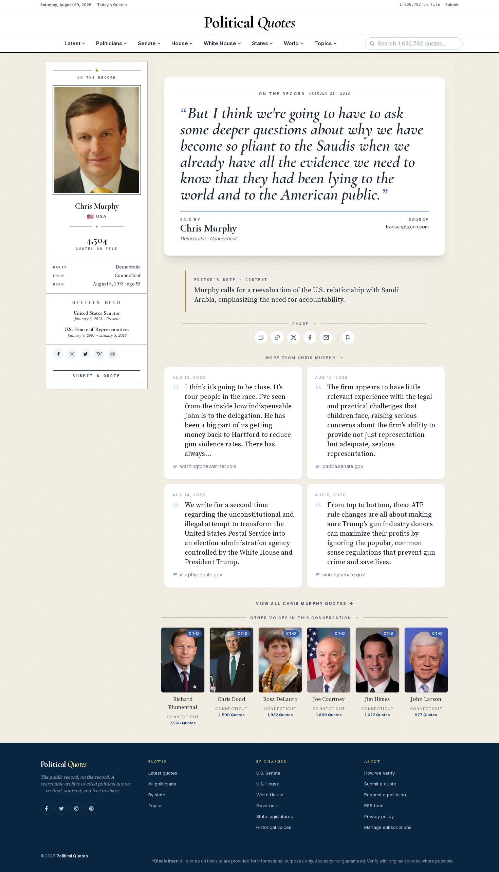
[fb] (58, 354)
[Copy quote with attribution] (261, 337)
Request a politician (385, 794)
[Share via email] (326, 337)
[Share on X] (293, 337)
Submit (452, 4)
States (260, 43)
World (291, 43)
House (179, 43)
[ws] (112, 354)
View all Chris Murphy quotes (301, 603)
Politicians (109, 43)
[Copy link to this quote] (277, 337)
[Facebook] (46, 808)
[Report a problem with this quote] (348, 337)
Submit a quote (380, 783)
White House (220, 43)
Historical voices (273, 827)
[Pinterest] (91, 808)
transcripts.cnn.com (407, 226)
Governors (267, 805)
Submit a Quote (97, 376)
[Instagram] (76, 808)
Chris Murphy (208, 228)
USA (101, 216)
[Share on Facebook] (310, 337)
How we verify (379, 773)
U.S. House (267, 783)
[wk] (99, 354)
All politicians (162, 783)
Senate (147, 43)
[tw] (85, 354)
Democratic (128, 267)
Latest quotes (162, 773)
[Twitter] (61, 808)
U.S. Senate (268, 773)
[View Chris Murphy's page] (97, 140)
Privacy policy (379, 816)
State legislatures (274, 816)
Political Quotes (72, 855)
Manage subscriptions (387, 827)
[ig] (72, 354)
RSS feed (374, 805)
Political (63, 764)
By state (156, 794)
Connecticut (128, 276)
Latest (72, 43)
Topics (323, 43)
